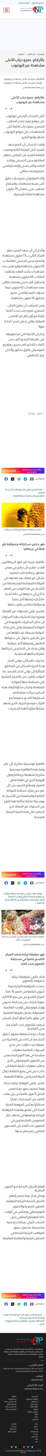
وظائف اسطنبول (32, 1399)
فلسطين (34, 1437)
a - (6, 108)
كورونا (36, 1409)
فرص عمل (34, 1404)
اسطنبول (34, 1401)
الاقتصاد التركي (11, 1404)
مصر (36, 1439)
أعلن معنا (13, 1429)
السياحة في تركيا (10, 1407)
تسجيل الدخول (37, 3)
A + (10, 108)
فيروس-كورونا (33, 1412)
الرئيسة (13, 1424)
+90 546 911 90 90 (37, 1380)
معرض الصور (12, 1431)
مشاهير (40, 413)
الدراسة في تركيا (10, 1409)
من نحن (13, 1426)
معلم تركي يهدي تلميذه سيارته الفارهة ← (27, 496)
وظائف (13, 1396)
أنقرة (36, 1414)
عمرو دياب (31, 413)
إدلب (36, 1429)
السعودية (34, 1431)
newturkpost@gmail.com (34, 1389)
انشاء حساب (23, 3)
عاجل (36, 1417)
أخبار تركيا (35, 1396)
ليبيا (36, 1442)
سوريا (36, 1426)
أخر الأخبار (31, 54)
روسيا (36, 1434)
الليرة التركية (34, 1407)
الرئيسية (41, 54)
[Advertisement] (23, 34)
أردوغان (35, 1419)
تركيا (36, 1424)
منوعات (21, 54)
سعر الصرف (12, 1399)
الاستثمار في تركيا (10, 1401)
